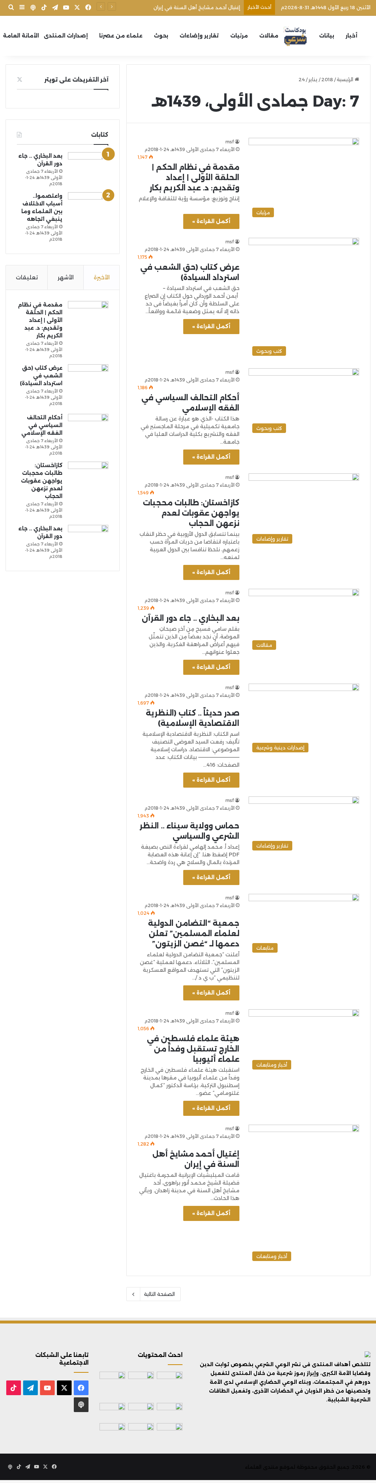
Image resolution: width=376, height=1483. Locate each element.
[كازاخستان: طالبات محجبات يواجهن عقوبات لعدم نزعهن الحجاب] (88, 475)
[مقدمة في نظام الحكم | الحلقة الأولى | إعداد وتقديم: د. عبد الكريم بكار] (88, 316)
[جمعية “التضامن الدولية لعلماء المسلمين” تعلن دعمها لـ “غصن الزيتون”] (141, 1430)
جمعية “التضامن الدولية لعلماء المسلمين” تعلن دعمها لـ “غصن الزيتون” (193, 933)
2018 (327, 79)
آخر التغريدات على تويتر (76, 79)
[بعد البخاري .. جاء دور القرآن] (88, 164)
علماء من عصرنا (120, 35)
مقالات (268, 35)
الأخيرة (102, 277)
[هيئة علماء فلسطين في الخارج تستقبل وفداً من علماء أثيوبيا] (112, 1430)
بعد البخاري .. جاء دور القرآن (190, 618)
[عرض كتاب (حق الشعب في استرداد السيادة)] (88, 386)
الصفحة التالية (159, 1294)
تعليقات (27, 277)
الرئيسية (346, 79)
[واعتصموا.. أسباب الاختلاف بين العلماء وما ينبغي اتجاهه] (88, 204)
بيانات (326, 35)
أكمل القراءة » (211, 221)
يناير (313, 79)
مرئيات (239, 35)
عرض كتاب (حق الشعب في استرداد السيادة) (41, 376)
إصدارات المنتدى (66, 35)
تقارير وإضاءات (199, 35)
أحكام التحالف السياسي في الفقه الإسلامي (41, 425)
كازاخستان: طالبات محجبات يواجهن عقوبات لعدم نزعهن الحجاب (191, 513)
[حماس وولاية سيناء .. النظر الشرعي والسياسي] (169, 1429)
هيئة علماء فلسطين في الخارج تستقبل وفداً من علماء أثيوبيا (193, 1049)
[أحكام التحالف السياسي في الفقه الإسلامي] (88, 426)
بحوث (161, 35)
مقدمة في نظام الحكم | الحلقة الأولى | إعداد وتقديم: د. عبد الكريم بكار (194, 177)
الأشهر (66, 277)
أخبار (351, 35)
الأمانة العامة (21, 35)
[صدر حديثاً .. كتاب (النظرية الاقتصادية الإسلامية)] (112, 1411)
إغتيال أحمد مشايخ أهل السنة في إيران (196, 7)
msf (229, 141)
